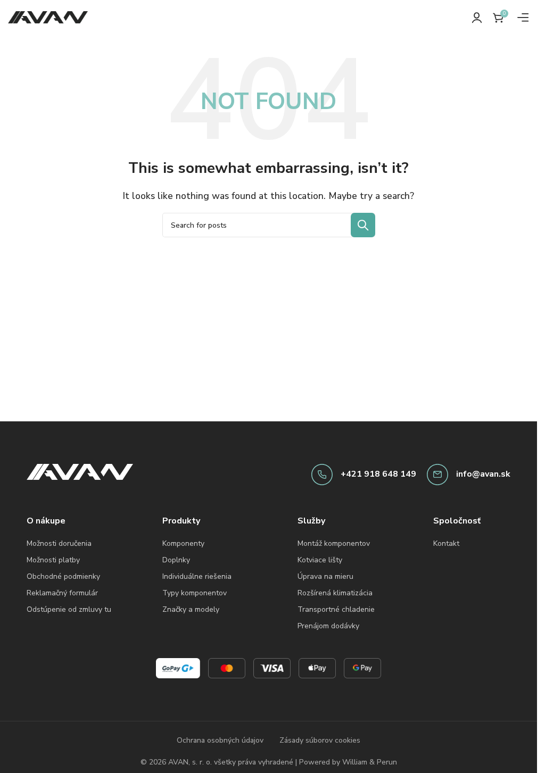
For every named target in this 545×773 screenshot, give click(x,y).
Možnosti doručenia (59, 543)
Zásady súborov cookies (319, 740)
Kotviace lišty (320, 560)
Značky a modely (190, 609)
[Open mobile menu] (523, 17)
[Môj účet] (477, 17)
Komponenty (183, 543)
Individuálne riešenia (197, 576)
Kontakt (446, 543)
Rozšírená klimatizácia (335, 593)
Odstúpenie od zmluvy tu (69, 609)
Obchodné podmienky (63, 576)
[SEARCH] (363, 225)
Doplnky (176, 560)
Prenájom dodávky (328, 626)
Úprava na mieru (325, 576)
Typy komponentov (194, 593)
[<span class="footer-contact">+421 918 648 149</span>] (322, 474)
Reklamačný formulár (62, 593)
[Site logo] (48, 16)
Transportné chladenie (336, 609)
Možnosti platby (53, 560)
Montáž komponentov (334, 543)
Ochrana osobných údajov (220, 740)
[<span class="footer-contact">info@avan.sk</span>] (437, 474)
